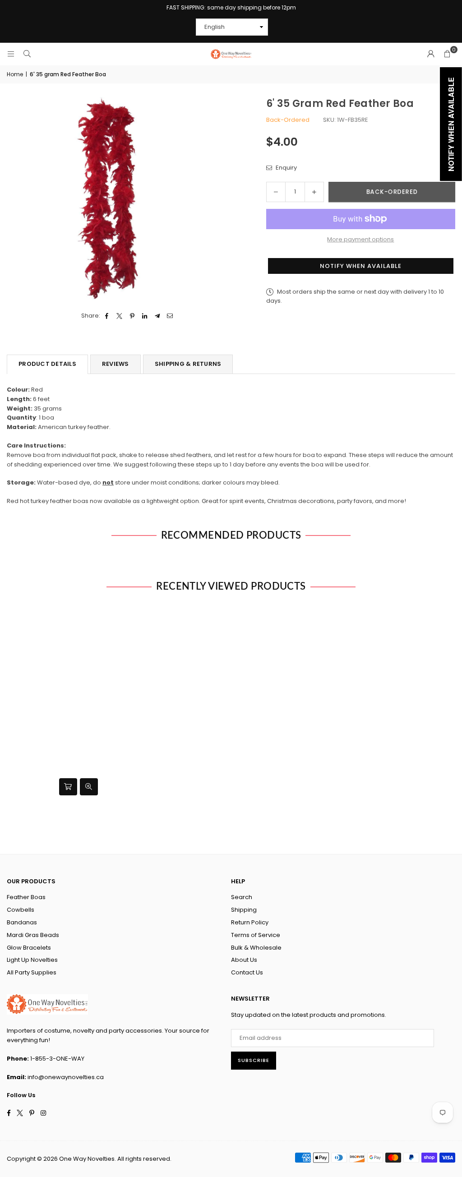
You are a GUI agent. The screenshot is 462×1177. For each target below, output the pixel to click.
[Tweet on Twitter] (119, 316)
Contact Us (247, 972)
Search (241, 897)
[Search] (27, 54)
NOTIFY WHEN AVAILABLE (361, 266)
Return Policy (249, 922)
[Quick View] (89, 786)
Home (15, 74)
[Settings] (431, 54)
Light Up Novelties (32, 959)
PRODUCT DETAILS (47, 364)
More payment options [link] (360, 239)
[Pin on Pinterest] (132, 316)
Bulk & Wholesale (256, 947)
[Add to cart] (68, 786)
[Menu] (11, 54)
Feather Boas (26, 897)
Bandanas (22, 922)
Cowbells (20, 909)
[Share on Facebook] (107, 316)
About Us (244, 959)
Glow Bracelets (29, 947)
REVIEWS (115, 364)
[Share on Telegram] (157, 316)
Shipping (244, 909)
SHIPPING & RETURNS (188, 364)
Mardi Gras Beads (33, 935)
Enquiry (285, 167)
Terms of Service (255, 935)
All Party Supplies (31, 972)
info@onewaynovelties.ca (66, 1077)
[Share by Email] (170, 316)
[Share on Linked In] (145, 316)
